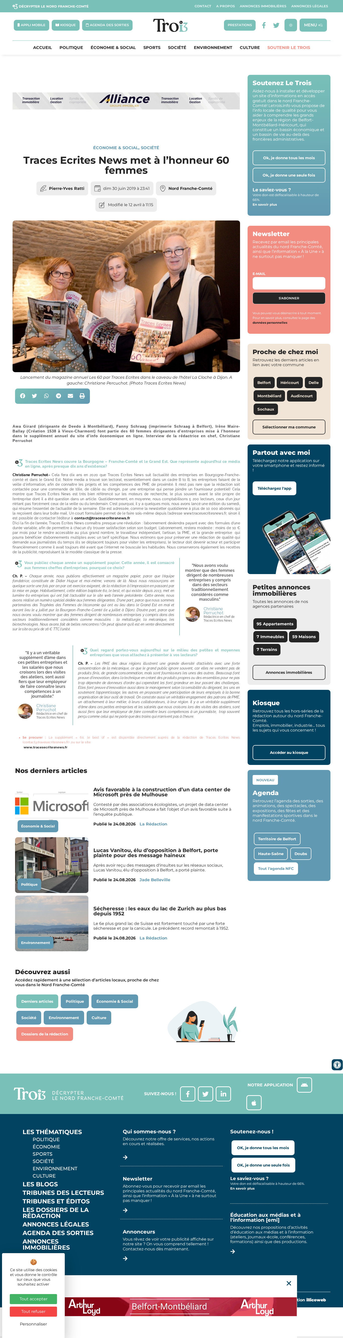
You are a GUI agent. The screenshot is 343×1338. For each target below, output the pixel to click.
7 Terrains (267, 649)
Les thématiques (52, 1132)
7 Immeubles (270, 636)
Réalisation (303, 1300)
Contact (203, 6)
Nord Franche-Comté (190, 188)
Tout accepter (33, 1299)
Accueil (42, 48)
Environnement (213, 48)
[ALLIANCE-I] (126, 128)
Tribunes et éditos (56, 1201)
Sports (151, 48)
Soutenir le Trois (288, 48)
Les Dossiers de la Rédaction (56, 1213)
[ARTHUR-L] (171, 1306)
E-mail (259, 273)
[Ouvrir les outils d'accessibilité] (337, 1064)
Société (177, 48)
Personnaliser (33, 1324)
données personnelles (270, 322)
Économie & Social (113, 48)
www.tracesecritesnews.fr (45, 747)
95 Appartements (275, 624)
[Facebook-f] (263, 25)
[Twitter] (276, 25)
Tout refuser (33, 1311)
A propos (225, 6)
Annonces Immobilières (263, 6)
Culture (250, 48)
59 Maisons (304, 636)
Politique (71, 48)
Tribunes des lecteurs (63, 1193)
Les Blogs (40, 1184)
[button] (23, 396)
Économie (46, 1147)
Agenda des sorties (58, 1233)
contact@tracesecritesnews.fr (102, 518)
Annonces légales (309, 6)
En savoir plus (265, 204)
